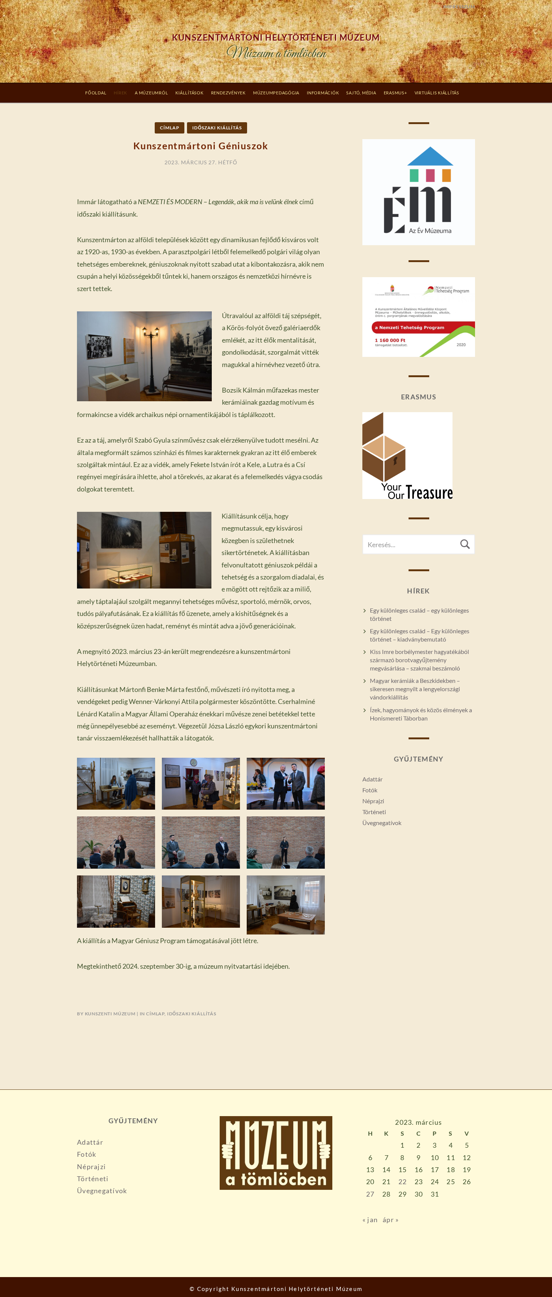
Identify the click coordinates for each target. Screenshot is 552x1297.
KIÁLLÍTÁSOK (189, 92)
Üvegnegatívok (381, 822)
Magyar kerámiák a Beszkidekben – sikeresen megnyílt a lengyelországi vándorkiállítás (415, 689)
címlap (169, 127)
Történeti (374, 811)
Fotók (369, 789)
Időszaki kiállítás (216, 127)
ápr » (391, 1219)
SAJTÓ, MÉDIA (361, 92)
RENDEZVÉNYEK (228, 92)
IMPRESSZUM (459, 6)
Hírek (120, 92)
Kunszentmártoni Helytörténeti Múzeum (276, 37)
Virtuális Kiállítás (437, 92)
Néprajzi (373, 800)
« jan (370, 1219)
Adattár (372, 779)
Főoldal (95, 92)
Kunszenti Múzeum (110, 1013)
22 (402, 1181)
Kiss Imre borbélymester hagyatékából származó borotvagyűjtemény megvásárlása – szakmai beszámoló (419, 660)
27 (370, 1194)
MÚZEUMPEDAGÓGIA (276, 92)
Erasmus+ (395, 92)
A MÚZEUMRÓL (151, 92)
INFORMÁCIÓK (323, 92)
